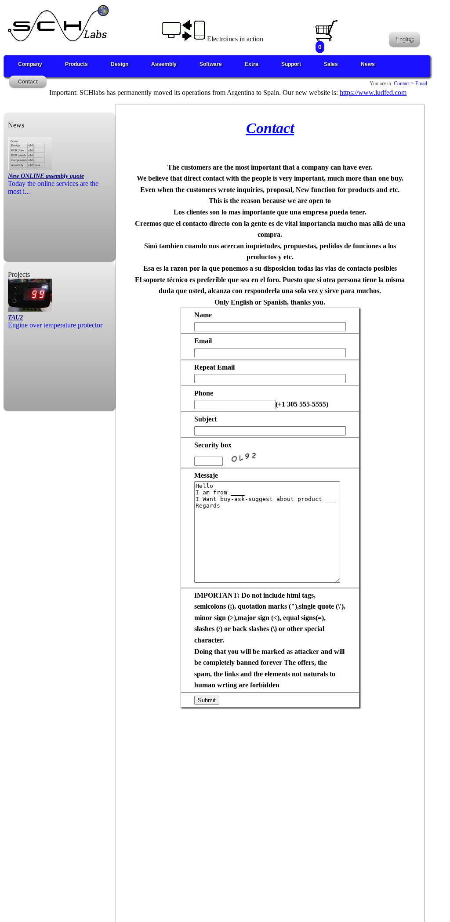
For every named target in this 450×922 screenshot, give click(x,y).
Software (211, 64)
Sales (331, 64)
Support (291, 64)
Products (76, 64)
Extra (251, 64)
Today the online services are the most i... (53, 184)
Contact (28, 82)
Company (30, 64)
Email (420, 83)
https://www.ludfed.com (373, 92)
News (368, 64)
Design (119, 64)
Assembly (164, 64)
